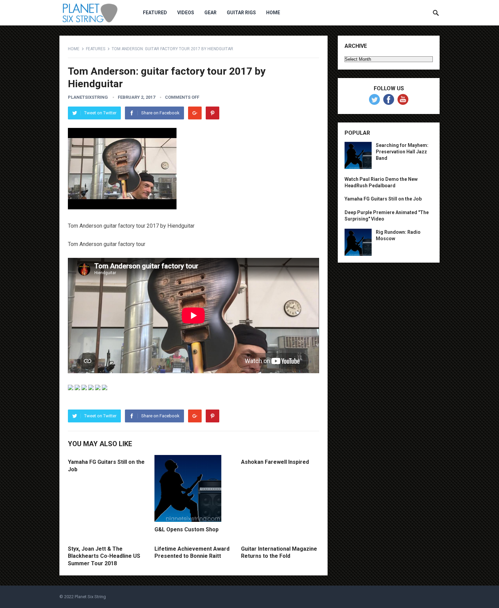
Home (273, 12)
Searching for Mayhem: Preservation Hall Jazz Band (402, 151)
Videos (185, 12)
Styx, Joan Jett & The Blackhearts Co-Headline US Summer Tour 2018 (104, 556)
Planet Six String (90, 596)
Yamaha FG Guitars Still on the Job (383, 199)
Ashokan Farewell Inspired (275, 462)
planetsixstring (88, 97)
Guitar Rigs (241, 12)
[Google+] (195, 113)
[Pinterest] (212, 113)
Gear (210, 12)
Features (95, 48)
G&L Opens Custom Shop (186, 529)
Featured (155, 12)
